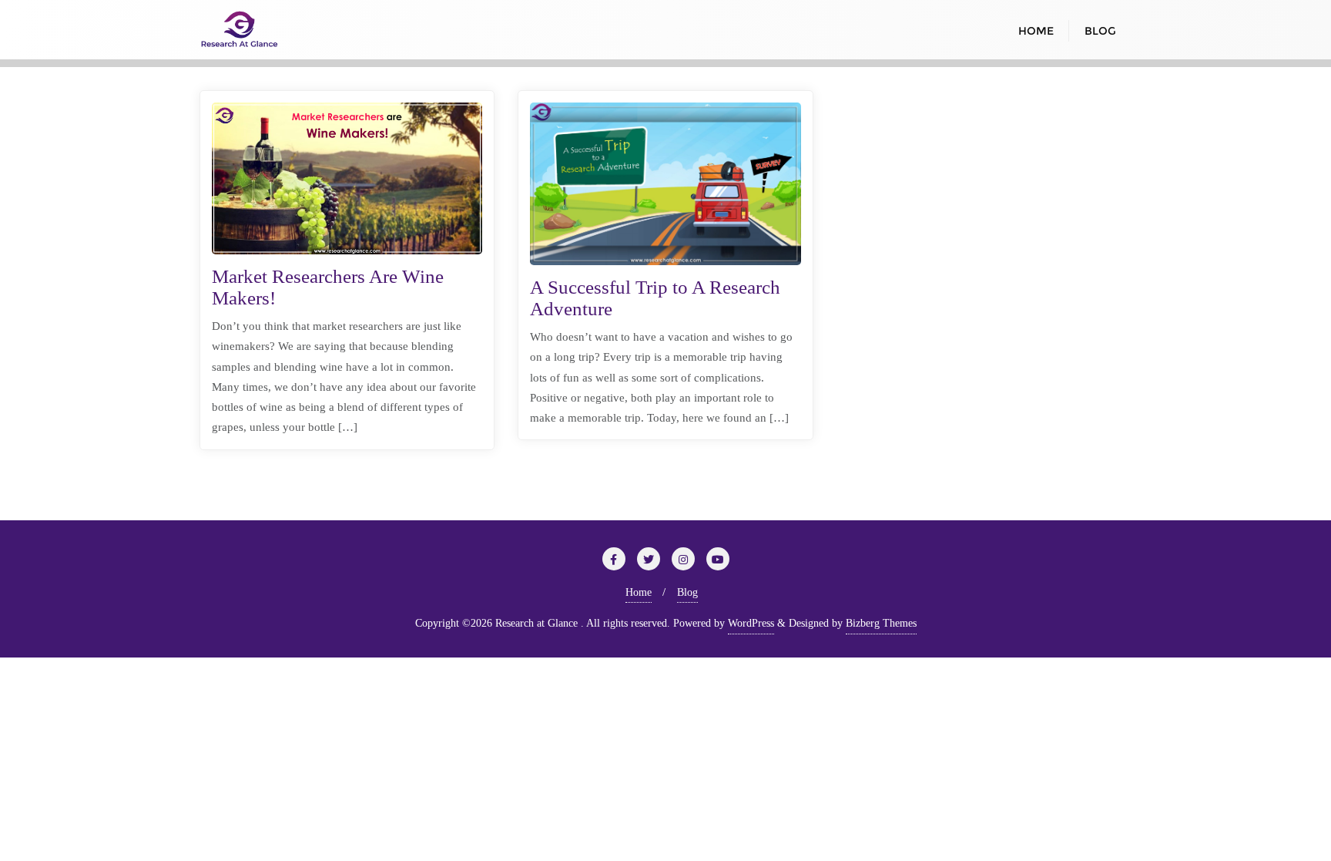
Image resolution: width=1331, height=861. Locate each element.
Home (638, 592)
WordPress (751, 623)
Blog (687, 592)
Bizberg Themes (881, 623)
